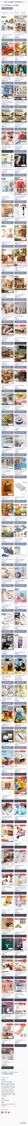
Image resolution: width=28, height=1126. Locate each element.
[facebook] (2, 1112)
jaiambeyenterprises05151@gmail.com (8, 1104)
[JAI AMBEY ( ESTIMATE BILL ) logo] (5, 2)
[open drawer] (2, 2)
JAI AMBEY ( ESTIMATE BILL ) (15, 2)
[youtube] (8, 1112)
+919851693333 (5, 1100)
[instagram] (5, 1112)
